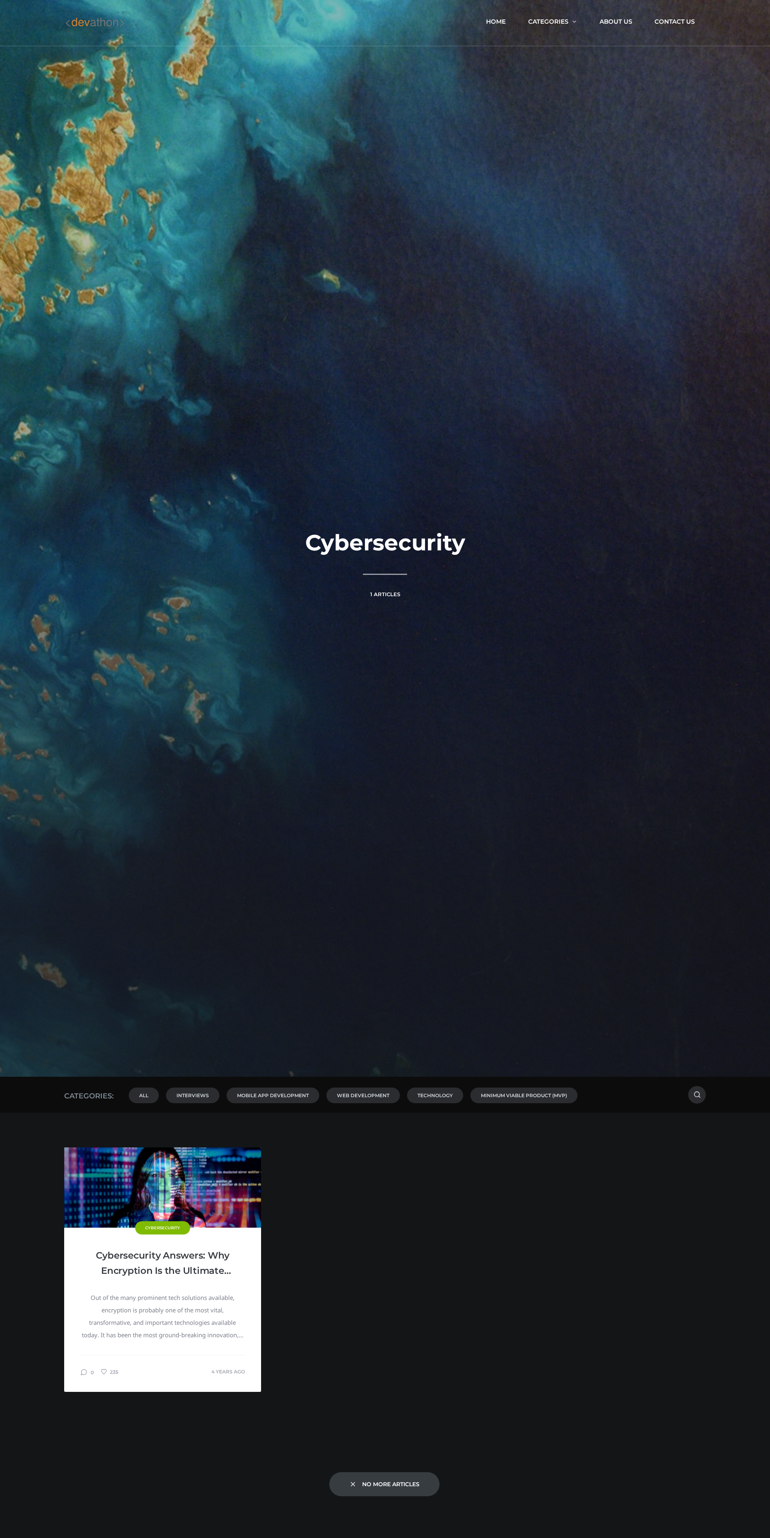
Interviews (192, 1095)
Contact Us (674, 21)
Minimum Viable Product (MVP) (524, 1095)
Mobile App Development (273, 1095)
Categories (548, 21)
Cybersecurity (162, 1227)
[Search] (697, 1095)
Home (496, 21)
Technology (435, 1095)
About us (616, 21)
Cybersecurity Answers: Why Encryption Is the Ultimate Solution (163, 1264)
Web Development (363, 1095)
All (143, 1095)
